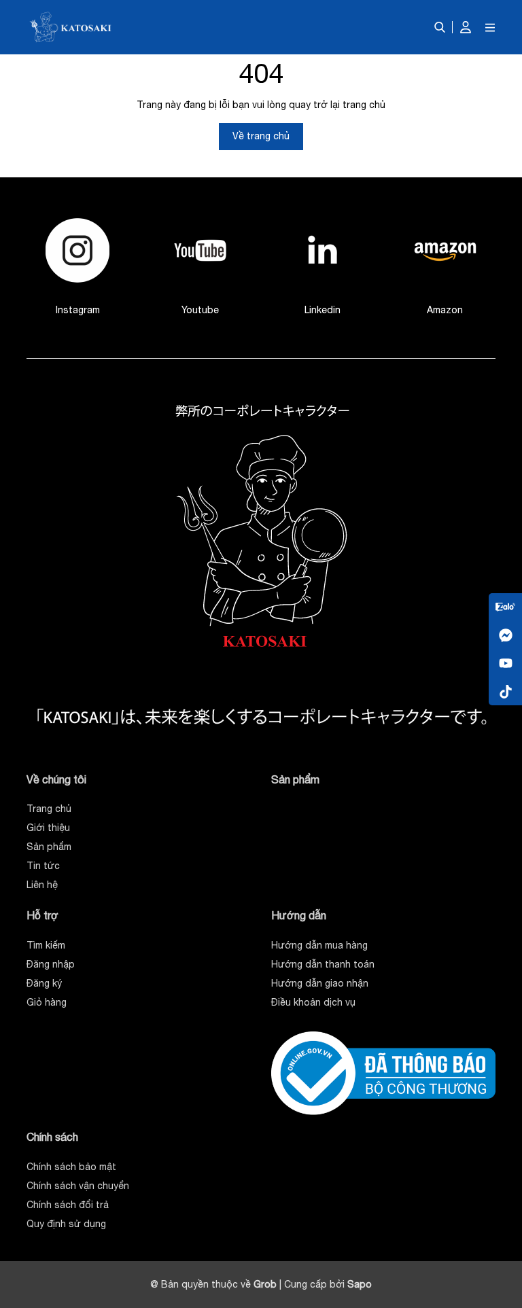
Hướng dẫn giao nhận (319, 983)
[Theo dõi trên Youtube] (505, 663)
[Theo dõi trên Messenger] (505, 635)
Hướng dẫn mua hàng (319, 945)
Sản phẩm (49, 846)
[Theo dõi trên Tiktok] (505, 691)
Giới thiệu (48, 827)
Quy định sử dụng (66, 1223)
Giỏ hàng (47, 1002)
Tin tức (43, 865)
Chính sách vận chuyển (78, 1185)
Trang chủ (49, 808)
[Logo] (71, 27)
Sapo (359, 1284)
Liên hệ (42, 884)
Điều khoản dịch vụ (313, 1002)
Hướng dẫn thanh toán (323, 964)
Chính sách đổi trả (68, 1204)
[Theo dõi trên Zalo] (505, 607)
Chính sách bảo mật (71, 1166)
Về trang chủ (261, 135)
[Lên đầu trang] (498, 1199)
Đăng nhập (51, 964)
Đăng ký (44, 983)
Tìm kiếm (46, 945)
